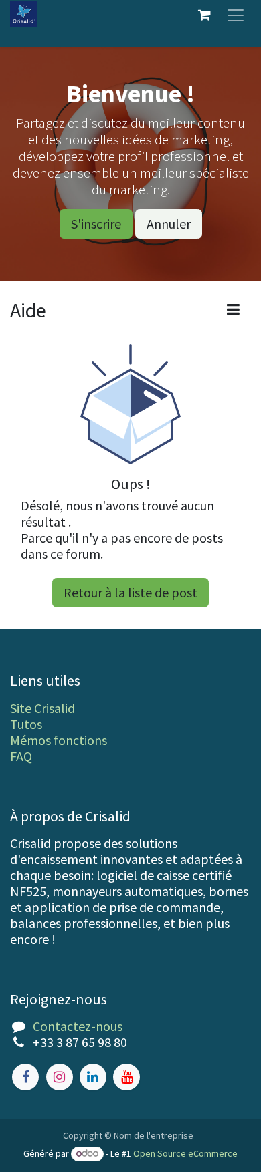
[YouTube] (126, 1077)
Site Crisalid (42, 708)
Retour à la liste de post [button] (130, 592)
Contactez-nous (77, 1026)
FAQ (21, 756)
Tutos (26, 724)
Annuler (169, 223)
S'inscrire (96, 223)
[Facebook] (25, 1077)
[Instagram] (59, 1077)
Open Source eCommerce (185, 1153)
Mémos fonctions (58, 740)
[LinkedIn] (93, 1077)
